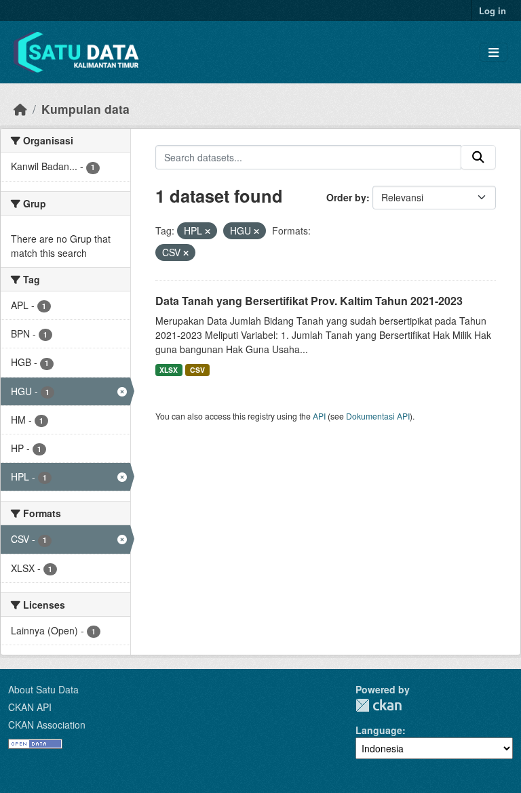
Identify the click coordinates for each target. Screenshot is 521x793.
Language (378, 730)
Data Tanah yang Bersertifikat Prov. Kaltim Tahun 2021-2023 (309, 300)
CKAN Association (46, 724)
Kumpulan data (85, 108)
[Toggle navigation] (493, 52)
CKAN (378, 705)
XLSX (168, 370)
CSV (197, 370)
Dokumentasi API (378, 416)
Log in (492, 10)
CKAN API (30, 707)
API (319, 416)
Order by (346, 197)
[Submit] (478, 157)
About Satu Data (43, 689)
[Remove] (207, 231)
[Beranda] (20, 108)
